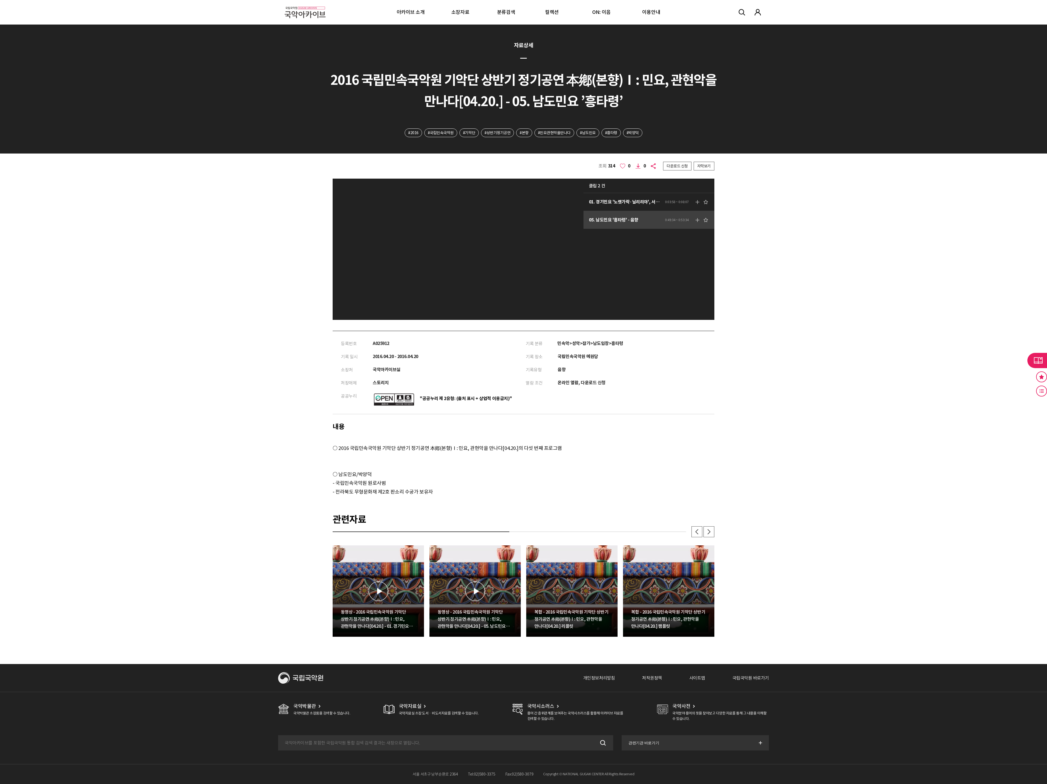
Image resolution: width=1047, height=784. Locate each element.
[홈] (305, 5)
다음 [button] (708, 531)
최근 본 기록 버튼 (1041, 391)
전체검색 (742, 12)
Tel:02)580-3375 (481, 774)
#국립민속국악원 (441, 132)
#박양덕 (633, 132)
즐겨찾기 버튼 (1041, 376)
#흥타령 (611, 132)
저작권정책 (652, 678)
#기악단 (469, 132)
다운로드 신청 (677, 166)
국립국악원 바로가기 (750, 678)
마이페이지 (757, 12)
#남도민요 (588, 132)
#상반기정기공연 (497, 132)
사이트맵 (697, 678)
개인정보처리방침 (599, 678)
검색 (602, 742)
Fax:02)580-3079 (519, 774)
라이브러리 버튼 (1037, 360)
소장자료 (460, 12)
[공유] (654, 166)
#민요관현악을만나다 (554, 132)
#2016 (413, 132)
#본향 (524, 132)
